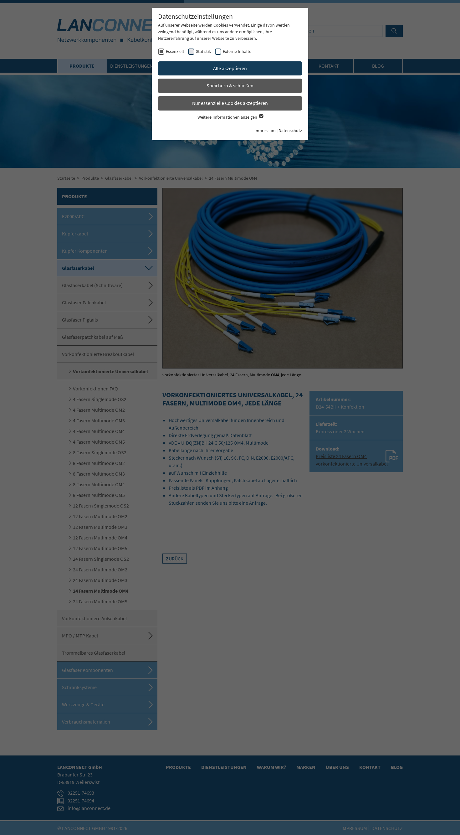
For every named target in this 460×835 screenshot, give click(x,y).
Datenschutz (290, 130)
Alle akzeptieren (230, 68)
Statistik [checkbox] (203, 51)
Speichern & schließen (230, 85)
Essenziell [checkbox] (175, 51)
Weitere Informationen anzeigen (227, 117)
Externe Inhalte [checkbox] (237, 51)
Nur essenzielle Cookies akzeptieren (230, 103)
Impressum (265, 130)
